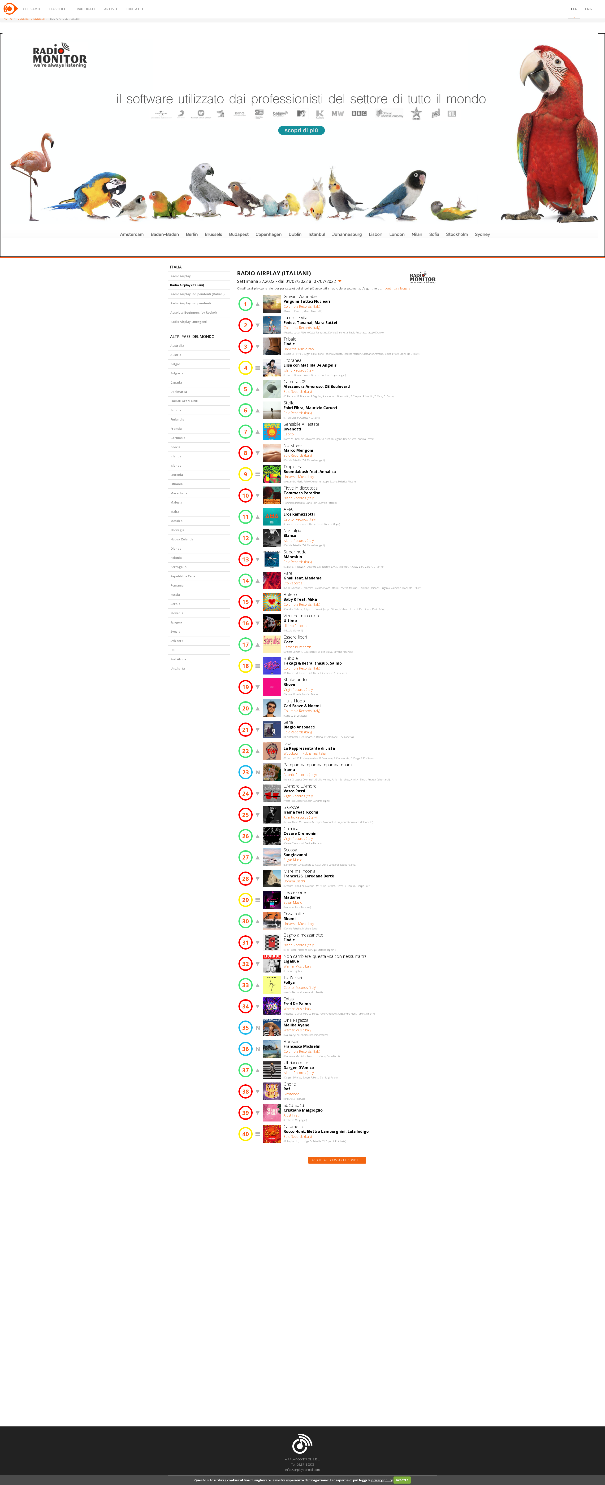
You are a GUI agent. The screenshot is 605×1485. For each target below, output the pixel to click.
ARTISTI (110, 9)
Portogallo (178, 567)
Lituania (176, 484)
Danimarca (178, 392)
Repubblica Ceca (182, 576)
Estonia (175, 410)
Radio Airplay (180, 276)
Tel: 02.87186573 (302, 1464)
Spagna (176, 622)
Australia (177, 345)
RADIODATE (86, 9)
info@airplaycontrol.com (302, 1469)
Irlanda (176, 456)
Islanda (176, 465)
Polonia (176, 558)
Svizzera (176, 641)
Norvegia (177, 530)
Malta (174, 511)
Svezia (175, 631)
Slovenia (176, 613)
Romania (177, 585)
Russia (175, 594)
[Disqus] (337, 1227)
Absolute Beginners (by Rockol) (193, 312)
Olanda (176, 548)
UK (172, 650)
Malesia (176, 502)
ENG (588, 9)
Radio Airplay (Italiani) (187, 285)
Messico (176, 521)
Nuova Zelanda (182, 539)
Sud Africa (178, 659)
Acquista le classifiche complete (337, 1160)
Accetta (402, 1480)
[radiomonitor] (423, 277)
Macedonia (178, 493)
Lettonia (176, 475)
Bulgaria (176, 373)
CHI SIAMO (31, 9)
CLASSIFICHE (58, 9)
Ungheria (177, 668)
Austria (175, 355)
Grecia (175, 447)
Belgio (175, 364)
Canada (176, 382)
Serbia (175, 604)
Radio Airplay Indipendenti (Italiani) (197, 294)
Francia (176, 428)
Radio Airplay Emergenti (188, 322)
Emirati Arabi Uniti (184, 401)
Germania (178, 438)
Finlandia (177, 419)
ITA (574, 9)
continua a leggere (398, 288)
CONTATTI (134, 9)
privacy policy (382, 1480)
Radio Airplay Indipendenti (190, 303)
